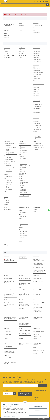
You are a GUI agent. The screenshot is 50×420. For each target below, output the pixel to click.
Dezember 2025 (22, 256)
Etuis (36, 133)
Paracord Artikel (38, 135)
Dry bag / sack (9, 176)
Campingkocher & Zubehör (9, 150)
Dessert (5, 49)
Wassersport (7, 204)
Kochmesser (36, 87)
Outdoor (6, 174)
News (5, 32)
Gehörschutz (8, 180)
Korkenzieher (36, 89)
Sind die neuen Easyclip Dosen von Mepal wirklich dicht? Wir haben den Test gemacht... (9, 353)
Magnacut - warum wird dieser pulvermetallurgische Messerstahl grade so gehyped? (25, 324)
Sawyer (7, 202)
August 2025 (36, 256)
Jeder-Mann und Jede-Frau (24, 222)
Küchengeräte (23, 158)
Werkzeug (37, 138)
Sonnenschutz (9, 189)
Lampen (20, 169)
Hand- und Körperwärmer (9, 161)
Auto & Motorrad (7, 209)
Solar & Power (8, 245)
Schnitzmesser (36, 114)
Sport (5, 191)
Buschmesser (36, 55)
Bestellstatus (21, 25)
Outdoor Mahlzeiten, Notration (10, 153)
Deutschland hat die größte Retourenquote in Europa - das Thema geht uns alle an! (10, 319)
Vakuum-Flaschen (22, 55)
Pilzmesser (35, 102)
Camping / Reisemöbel (9, 143)
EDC (34, 66)
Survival (5, 196)
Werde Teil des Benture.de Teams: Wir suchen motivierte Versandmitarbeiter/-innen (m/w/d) (39, 344)
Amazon (20, 22)
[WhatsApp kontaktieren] (49, 210)
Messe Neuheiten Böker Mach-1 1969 (38, 318)
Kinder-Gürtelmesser (38, 82)
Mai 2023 (6, 338)
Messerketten (36, 93)
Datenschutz (12, 416)
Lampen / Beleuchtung (9, 167)
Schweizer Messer (37, 116)
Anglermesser (36, 49)
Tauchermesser (36, 127)
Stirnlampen (8, 169)
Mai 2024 (35, 299)
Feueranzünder (7, 155)
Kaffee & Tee (36, 211)
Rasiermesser (38, 106)
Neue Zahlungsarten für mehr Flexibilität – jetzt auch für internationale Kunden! (25, 294)
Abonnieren (42, 385)
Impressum (5, 416)
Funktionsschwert (37, 74)
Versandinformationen (38, 25)
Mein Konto (6, 30)
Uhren (20, 241)
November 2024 (7, 289)
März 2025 (21, 275)
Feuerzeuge (8, 157)
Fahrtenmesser (36, 70)
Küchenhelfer (23, 160)
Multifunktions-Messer (38, 97)
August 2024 (7, 299)
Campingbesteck (37, 59)
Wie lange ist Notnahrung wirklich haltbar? (24, 279)
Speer (34, 119)
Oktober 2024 (22, 289)
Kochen (22, 156)
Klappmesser (36, 85)
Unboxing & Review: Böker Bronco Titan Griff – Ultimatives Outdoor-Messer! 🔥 (24, 285)
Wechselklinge (38, 136)
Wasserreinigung (7, 198)
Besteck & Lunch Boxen (11, 147)
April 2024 (6, 314)
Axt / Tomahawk (36, 51)
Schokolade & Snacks (38, 215)
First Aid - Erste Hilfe (8, 159)
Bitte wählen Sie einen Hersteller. (24, 394)
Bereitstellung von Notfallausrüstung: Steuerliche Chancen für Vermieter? (9, 280)
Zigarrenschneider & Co (24, 195)
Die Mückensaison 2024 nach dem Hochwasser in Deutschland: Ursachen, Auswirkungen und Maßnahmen (24, 305)
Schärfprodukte (36, 112)
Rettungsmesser (37, 108)
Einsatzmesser (38, 125)
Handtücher (8, 165)
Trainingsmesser (37, 129)
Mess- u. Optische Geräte (24, 183)
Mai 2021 (35, 338)
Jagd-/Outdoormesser (38, 80)
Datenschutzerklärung (25, 379)
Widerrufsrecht (36, 32)
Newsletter (6, 35)
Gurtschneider (36, 78)
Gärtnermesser (23, 152)
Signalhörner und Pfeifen (9, 186)
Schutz (5, 178)
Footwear (21, 227)
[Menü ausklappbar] (1, 1)
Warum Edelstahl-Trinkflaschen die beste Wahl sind (9, 304)
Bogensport (8, 195)
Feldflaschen (21, 49)
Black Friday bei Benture (24, 330)
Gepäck (20, 229)
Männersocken (23, 216)
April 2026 (6, 256)
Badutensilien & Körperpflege (22, 144)
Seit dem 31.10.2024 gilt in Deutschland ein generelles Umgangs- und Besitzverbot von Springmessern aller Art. (10, 295)
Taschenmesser (36, 123)
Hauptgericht (7, 57)
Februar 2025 (36, 275)
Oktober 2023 (36, 328)
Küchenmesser (23, 162)
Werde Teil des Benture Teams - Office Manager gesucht (38, 352)
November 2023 (22, 328)
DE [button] (32, 1)
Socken (21, 220)
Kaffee (36, 213)
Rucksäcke (22, 233)
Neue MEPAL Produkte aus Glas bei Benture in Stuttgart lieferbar (25, 343)
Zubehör (20, 57)
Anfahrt (5, 28)
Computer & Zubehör (38, 145)
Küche (20, 154)
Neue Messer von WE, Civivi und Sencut (39, 303)
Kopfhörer (37, 149)
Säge (34, 110)
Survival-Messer (36, 121)
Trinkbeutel (21, 53)
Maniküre (22, 146)
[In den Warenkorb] (14, 393)
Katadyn (7, 200)
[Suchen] (47, 4)
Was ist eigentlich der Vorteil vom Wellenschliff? (25, 334)
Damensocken (23, 212)
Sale (5, 243)
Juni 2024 (21, 299)
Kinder (20, 218)
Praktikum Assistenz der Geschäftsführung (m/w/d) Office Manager (9, 362)
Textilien (20, 176)
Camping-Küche (7, 145)
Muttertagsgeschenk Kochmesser (8, 347)
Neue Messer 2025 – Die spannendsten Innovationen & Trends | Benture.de (39, 280)
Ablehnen (38, 413)
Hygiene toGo (7, 163)
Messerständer (23, 163)
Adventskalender (37, 336)
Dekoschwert (36, 65)
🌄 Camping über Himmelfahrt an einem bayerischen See (9, 261)
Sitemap (20, 30)
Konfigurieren (38, 410)
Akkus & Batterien (37, 143)
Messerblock (36, 91)
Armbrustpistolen (9, 193)
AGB (34, 30)
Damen (20, 210)
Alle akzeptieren (38, 406)
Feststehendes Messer (38, 72)
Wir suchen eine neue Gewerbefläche (23, 318)
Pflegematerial (36, 100)
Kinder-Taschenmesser (38, 83)
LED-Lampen (23, 171)
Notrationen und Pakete (9, 55)
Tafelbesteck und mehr (25, 165)
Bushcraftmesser (37, 57)
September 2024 (37, 289)
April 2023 (21, 338)
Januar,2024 (6, 328)
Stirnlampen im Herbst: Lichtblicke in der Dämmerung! (38, 333)
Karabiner (22, 180)
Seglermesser (36, 118)
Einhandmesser (36, 68)
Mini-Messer (36, 95)
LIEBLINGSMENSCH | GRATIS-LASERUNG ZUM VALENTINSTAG (9, 333)
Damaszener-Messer (37, 63)
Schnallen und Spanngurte (23, 193)
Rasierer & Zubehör (37, 104)
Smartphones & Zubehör (38, 147)
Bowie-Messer (36, 53)
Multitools (22, 185)
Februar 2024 (36, 314)
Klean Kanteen (22, 51)
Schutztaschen (23, 235)
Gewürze (35, 209)
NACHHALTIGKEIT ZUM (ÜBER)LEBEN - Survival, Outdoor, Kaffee (9, 24)
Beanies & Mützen (24, 223)
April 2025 (6, 275)
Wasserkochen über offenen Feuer (10, 342)
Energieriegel (7, 51)
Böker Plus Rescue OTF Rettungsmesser (38, 293)
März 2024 (21, 314)
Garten (20, 148)
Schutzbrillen (8, 184)
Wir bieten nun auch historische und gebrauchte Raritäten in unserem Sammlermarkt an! (39, 309)
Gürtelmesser (36, 76)
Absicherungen (23, 231)
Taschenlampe (9, 170)
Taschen (22, 237)
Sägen (21, 187)
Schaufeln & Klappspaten (23, 190)
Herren (20, 214)
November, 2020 (7, 357)
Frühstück (6, 53)
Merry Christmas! (23, 257)
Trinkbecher (23, 167)
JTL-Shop (43, 418)
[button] (37, 1)
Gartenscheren (23, 150)
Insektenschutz (9, 182)
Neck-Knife (35, 99)
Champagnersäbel (37, 61)
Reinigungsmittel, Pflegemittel (22, 174)
